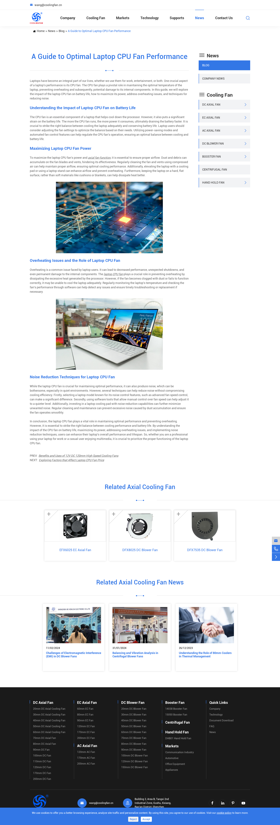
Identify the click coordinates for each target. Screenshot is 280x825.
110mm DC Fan (42, 761)
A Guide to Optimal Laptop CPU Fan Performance (99, 31)
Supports (177, 18)
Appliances (171, 769)
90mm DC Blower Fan (133, 749)
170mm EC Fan (86, 732)
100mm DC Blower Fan (134, 755)
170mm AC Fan (86, 757)
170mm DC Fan (42, 773)
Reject (133, 819)
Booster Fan (211, 156)
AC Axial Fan (211, 130)
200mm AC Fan (86, 763)
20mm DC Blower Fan (133, 708)
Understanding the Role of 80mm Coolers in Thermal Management (205, 654)
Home (41, 31)
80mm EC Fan (85, 714)
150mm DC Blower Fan (134, 767)
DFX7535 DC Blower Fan (204, 550)
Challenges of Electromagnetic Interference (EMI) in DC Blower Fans (73, 654)
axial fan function (99, 157)
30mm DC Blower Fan (133, 714)
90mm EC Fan (85, 720)
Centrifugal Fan (214, 169)
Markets (122, 18)
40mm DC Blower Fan (133, 720)
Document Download (221, 720)
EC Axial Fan (211, 117)
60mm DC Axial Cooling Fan (49, 732)
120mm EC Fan (86, 726)
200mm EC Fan (86, 738)
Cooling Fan (95, 18)
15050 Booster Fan (176, 714)
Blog (61, 31)
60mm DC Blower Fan (133, 732)
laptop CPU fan (113, 274)
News (199, 18)
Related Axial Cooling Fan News (140, 582)
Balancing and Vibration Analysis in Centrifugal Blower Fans (135, 654)
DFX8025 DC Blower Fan (140, 550)
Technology (149, 18)
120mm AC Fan (86, 752)
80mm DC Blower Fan (133, 743)
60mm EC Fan (85, 708)
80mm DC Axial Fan (44, 743)
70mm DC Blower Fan (133, 738)
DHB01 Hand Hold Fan (178, 738)
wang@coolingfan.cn (101, 803)
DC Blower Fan (213, 143)
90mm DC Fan (41, 749)
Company (67, 18)
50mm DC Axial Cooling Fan (49, 726)
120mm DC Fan (42, 767)
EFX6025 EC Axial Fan (75, 550)
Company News (213, 78)
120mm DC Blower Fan (134, 761)
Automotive (171, 758)
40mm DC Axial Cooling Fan (49, 720)
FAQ (211, 726)
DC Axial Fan (211, 104)
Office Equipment (175, 764)
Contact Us (224, 18)
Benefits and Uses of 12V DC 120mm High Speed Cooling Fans (78, 455)
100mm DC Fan (42, 755)
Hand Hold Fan (213, 182)
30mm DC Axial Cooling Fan (49, 714)
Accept (146, 819)
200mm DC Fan (42, 778)
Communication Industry (179, 752)
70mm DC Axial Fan (44, 738)
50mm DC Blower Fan (133, 726)
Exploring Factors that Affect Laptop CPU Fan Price (71, 460)
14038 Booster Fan (176, 708)
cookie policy (224, 812)
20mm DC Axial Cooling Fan (49, 708)
